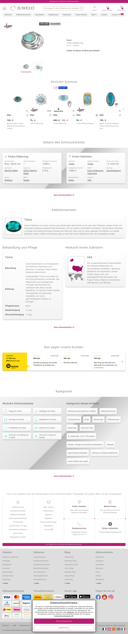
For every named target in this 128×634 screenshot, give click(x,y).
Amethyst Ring (70, 561)
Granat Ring (69, 576)
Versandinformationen (18, 529)
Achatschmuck (40, 557)
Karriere (5, 626)
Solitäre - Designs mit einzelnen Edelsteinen (85, 444)
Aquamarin (100, 564)
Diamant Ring (70, 572)
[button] (4, 8)
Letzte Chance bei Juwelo (78, 461)
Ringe (86, 419)
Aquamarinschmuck (42, 564)
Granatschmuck (40, 579)
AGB (14, 626)
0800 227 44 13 (79, 534)
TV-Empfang (18, 522)
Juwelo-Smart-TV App (18, 526)
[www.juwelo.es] (114, 629)
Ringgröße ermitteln (18, 537)
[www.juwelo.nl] (109, 629)
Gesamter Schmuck (10, 557)
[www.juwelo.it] (123, 629)
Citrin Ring (69, 568)
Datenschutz (25, 626)
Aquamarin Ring (71, 564)
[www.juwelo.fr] (104, 629)
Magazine (48, 518)
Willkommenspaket (18, 514)
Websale (110, 444)
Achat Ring (69, 557)
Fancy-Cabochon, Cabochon (96, 172)
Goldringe (6, 579)
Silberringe (72, 428)
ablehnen (70, 612)
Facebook (98, 597)
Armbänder (7, 564)
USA (90, 180)
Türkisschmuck (74, 419)
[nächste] (123, 109)
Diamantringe (8, 576)
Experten (48, 514)
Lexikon (104, 15)
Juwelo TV (117, 14)
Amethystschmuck (41, 561)
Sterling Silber (11, 170)
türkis (71, 180)
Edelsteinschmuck (23, 15)
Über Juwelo (49, 507)
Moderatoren (48, 511)
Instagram (110, 597)
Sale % (93, 15)
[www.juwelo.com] (118, 629)
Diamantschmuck (41, 576)
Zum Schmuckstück (63, 195)
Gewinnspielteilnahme (18, 518)
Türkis (71, 163)
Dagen (27, 180)
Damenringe (98, 419)
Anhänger (6, 561)
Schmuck (8, 15)
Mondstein (100, 579)
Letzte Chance (81, 15)
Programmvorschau (48, 522)
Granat (98, 576)
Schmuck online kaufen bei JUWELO (82, 411)
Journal (47, 529)
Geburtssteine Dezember (77, 453)
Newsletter (48, 526)
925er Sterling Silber (30, 172)
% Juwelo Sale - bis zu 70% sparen (81, 436)
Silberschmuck (113, 419)
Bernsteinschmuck (41, 568)
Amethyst (100, 561)
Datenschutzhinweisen (62, 616)
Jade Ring (69, 579)
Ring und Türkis (87, 428)
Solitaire (8, 180)
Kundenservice (18, 507)
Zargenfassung (113, 170)
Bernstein (100, 568)
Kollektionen (53, 15)
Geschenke (39, 15)
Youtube (104, 597)
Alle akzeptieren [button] (64, 621)
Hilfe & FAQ (17, 533)
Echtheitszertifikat (17, 511)
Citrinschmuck (39, 572)
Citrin (98, 572)
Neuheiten (67, 15)
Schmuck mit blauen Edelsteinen (105, 453)
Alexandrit (100, 557)
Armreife (6, 568)
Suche (81, 8)
